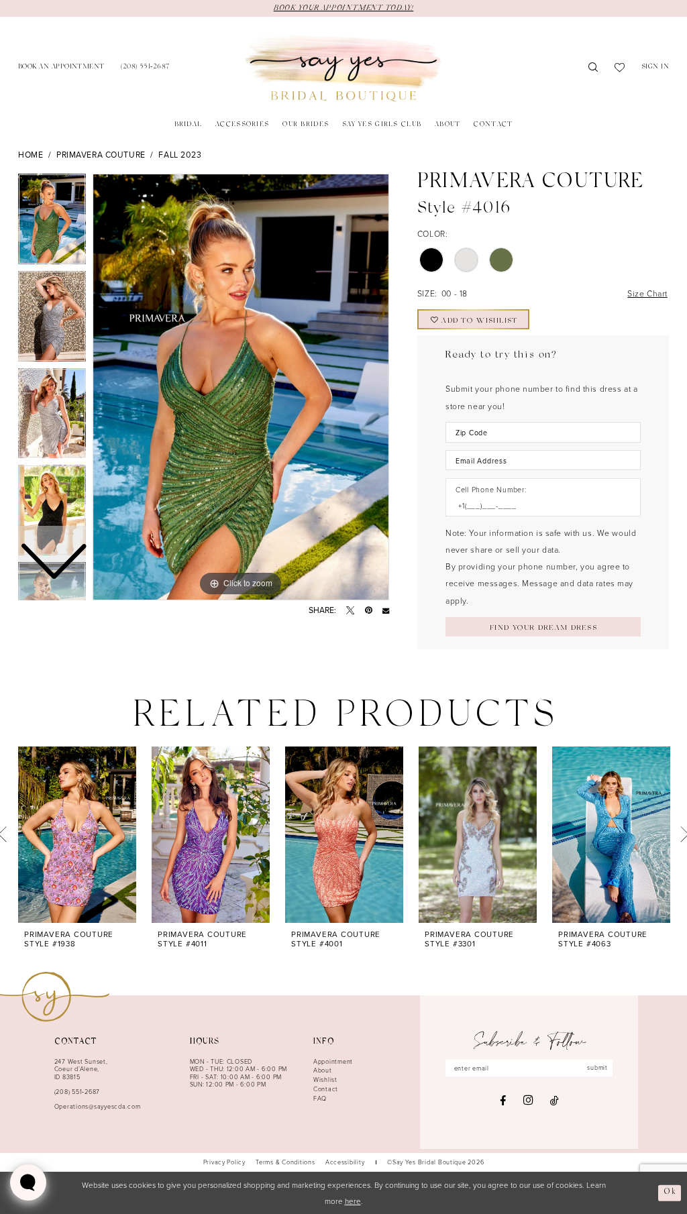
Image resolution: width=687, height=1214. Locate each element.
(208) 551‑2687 (77, 1091)
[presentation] (77, 835)
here (353, 1201)
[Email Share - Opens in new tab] (385, 610)
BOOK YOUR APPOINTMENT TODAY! (343, 8)
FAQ (320, 1098)
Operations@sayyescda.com (97, 1106)
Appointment (333, 1061)
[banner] (343, 68)
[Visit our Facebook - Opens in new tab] (503, 1100)
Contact (325, 1089)
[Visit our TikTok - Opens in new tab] (554, 1100)
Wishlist (325, 1079)
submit (597, 1067)
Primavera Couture (101, 154)
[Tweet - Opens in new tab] (350, 610)
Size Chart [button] (647, 293)
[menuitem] (61, 68)
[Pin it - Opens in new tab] (368, 610)
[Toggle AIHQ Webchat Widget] (28, 1182)
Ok (670, 1193)
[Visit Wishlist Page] (619, 68)
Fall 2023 (179, 154)
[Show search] (593, 68)
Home (30, 154)
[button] (655, 68)
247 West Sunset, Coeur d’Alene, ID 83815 (81, 1069)
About (322, 1070)
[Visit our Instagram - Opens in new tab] (528, 1100)
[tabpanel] (240, 387)
